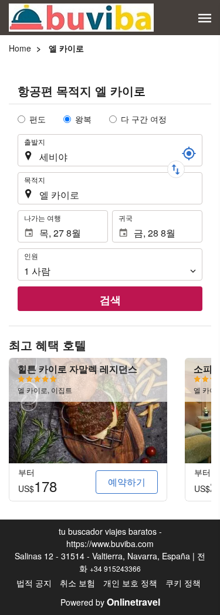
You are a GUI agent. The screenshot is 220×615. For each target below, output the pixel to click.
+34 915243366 (115, 568)
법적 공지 (34, 583)
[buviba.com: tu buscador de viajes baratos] (81, 17)
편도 (37, 119)
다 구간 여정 (144, 119)
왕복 (83, 119)
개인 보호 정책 (130, 583)
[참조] (189, 153)
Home (20, 48)
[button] (204, 18)
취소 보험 (77, 583)
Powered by (110, 602)
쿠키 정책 (183, 583)
